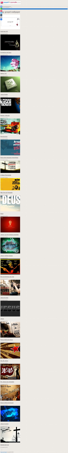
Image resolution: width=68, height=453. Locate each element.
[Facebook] (1, 7)
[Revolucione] (34, 127)
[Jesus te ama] (34, 288)
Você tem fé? (4, 31)
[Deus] (34, 204)
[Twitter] (1, 13)
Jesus (2, 318)
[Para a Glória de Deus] (34, 330)
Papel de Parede (3, 452)
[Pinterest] (1, 11)
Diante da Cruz (4, 445)
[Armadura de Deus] (34, 42)
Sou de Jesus (4, 361)
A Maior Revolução (5, 175)
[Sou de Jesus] (34, 351)
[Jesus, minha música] (34, 246)
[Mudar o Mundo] (34, 106)
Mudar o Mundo (5, 115)
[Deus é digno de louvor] (34, 393)
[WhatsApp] (1, 9)
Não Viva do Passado (6, 192)
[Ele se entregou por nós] (34, 267)
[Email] (1, 17)
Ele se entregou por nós (7, 276)
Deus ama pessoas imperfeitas (9, 157)
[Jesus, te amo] (34, 414)
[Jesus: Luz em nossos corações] (34, 225)
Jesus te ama (4, 297)
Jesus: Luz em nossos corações (9, 234)
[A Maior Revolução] (34, 167)
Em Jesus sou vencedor (7, 382)
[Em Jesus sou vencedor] (34, 372)
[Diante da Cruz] (34, 435)
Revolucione (3, 136)
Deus (1, 213)
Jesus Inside (4, 94)
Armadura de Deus (5, 52)
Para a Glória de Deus (6, 339)
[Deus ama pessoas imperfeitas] (34, 148)
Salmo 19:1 (3, 73)
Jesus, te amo (4, 424)
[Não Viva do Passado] (34, 184)
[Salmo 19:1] (34, 64)
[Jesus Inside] (34, 85)
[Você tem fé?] (34, 21)
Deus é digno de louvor (7, 403)
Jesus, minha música (6, 255)
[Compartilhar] (1, 19)
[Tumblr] (1, 15)
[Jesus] (34, 309)
